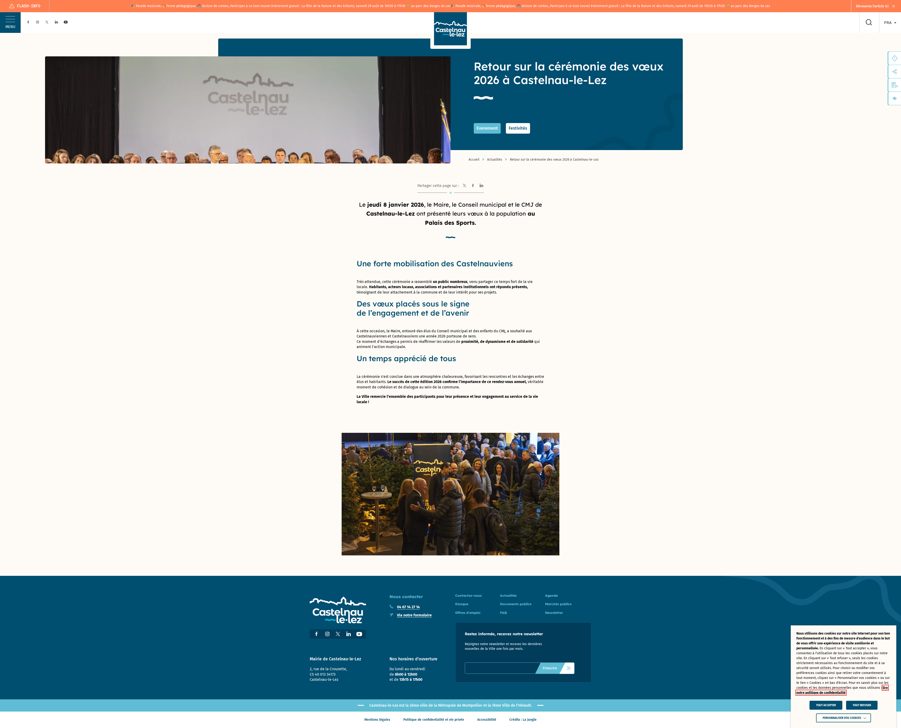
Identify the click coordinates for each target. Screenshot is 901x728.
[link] (876, 6)
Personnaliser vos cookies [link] (842, 718)
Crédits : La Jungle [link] (523, 720)
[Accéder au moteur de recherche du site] (869, 23)
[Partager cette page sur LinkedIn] (481, 185)
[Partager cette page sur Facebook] (473, 185)
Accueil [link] (474, 160)
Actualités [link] (494, 160)
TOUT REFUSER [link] (862, 705)
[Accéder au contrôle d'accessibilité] (894, 98)
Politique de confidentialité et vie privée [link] (433, 720)
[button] (10, 22)
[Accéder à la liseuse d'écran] (894, 85)
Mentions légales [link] (377, 720)
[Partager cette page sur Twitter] (464, 185)
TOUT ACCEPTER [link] (826, 705)
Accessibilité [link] (486, 720)
